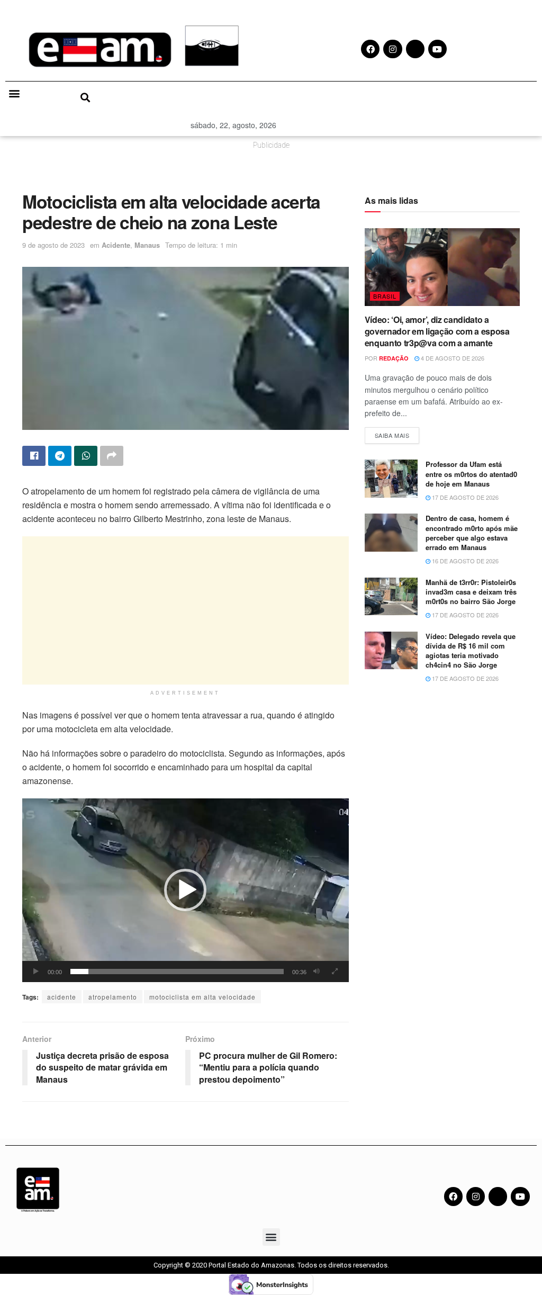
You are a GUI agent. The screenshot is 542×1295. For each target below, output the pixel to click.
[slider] (177, 971)
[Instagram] (475, 1196)
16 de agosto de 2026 (464, 560)
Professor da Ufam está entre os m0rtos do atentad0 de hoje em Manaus (471, 473)
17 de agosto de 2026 (464, 497)
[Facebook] (453, 1196)
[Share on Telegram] (59, 456)
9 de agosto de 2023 (53, 245)
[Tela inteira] (335, 971)
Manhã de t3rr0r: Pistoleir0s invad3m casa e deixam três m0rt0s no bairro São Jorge (471, 591)
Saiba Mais (397, 433)
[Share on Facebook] (34, 456)
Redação (394, 358)
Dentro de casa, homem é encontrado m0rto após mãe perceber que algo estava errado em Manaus (472, 532)
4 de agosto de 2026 (451, 358)
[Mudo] (316, 971)
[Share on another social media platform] (111, 456)
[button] (14, 93)
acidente (61, 996)
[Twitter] (498, 1196)
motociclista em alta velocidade (202, 996)
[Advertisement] (185, 610)
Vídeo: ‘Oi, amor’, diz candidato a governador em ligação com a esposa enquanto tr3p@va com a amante (437, 331)
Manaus (147, 245)
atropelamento (112, 996)
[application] (185, 890)
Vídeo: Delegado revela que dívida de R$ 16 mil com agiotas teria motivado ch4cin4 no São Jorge (471, 650)
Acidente (116, 245)
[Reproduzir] (36, 971)
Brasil (384, 296)
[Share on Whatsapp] (85, 456)
